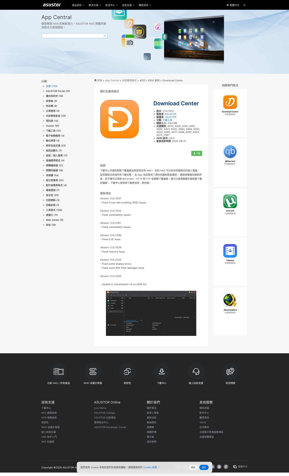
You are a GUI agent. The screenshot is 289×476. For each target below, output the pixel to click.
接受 (204, 467)
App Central (112, 80)
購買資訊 (204, 417)
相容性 (45, 422)
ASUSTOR (170, 114)
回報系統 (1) (52, 205)
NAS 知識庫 (47, 441)
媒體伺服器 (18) (54, 170)
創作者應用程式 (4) (56, 185)
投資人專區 (153, 412)
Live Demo (100, 407)
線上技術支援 (48, 431)
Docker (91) (52, 125)
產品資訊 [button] (77, 5)
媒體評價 (151, 431)
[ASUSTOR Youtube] (219, 466)
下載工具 (167, 120)
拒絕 (193, 467)
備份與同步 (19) (54, 95)
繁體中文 (234, 5)
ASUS (202, 422)
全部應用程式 (129, 80)
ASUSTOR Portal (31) (58, 91)
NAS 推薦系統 (49, 412)
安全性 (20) (52, 195)
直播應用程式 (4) (55, 160)
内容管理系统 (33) (56, 115)
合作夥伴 (204, 427)
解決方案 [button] (94, 5)
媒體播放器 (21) (54, 165)
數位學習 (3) (53, 140)
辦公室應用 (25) (55, 180)
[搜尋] (244, 5)
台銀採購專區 (206, 436)
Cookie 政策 (150, 467)
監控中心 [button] (110, 5)
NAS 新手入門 (49, 436)
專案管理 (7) (52, 190)
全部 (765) (51, 86)
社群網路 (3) (53, 200)
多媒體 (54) (52, 175)
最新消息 (151, 417)
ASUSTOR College (104, 412)
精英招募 (204, 407)
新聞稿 (150, 427)
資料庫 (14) (52, 120)
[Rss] (212, 466)
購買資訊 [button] (144, 5)
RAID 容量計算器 (50, 427)
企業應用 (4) (53, 110)
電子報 (150, 436)
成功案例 (151, 441)
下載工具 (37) (53, 130)
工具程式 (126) (54, 209)
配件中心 (204, 412)
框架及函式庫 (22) (56, 145)
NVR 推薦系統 (49, 417)
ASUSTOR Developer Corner (110, 427)
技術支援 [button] (127, 5)
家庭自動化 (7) (54, 150)
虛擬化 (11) (52, 214)
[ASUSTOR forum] (226, 466)
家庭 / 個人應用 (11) (56, 155)
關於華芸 (151, 407)
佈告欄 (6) (51, 105)
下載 (197, 153)
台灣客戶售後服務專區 (211, 431)
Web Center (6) (54, 219)
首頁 (99, 80)
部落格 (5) (51, 100)
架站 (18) (51, 224)
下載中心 (46, 407)
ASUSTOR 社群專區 (105, 417)
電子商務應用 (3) (55, 135)
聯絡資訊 (151, 422)
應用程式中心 (101, 422)
